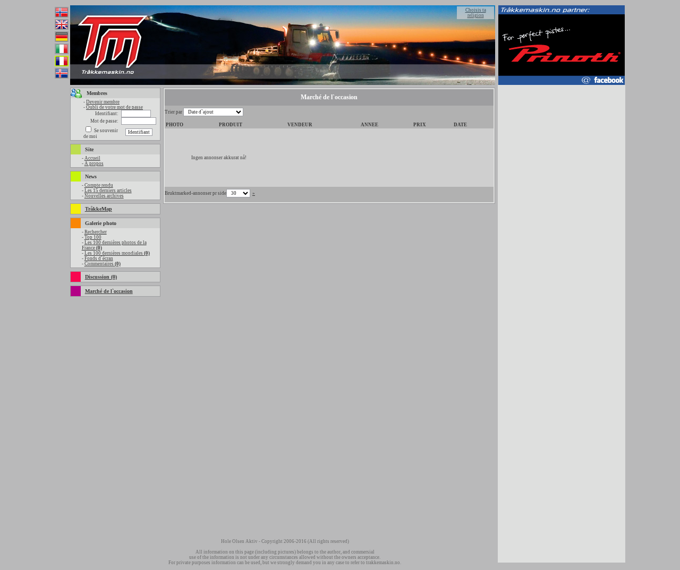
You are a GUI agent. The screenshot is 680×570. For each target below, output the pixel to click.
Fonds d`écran (98, 258)
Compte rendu (98, 185)
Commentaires (102, 263)
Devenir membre (103, 102)
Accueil (92, 158)
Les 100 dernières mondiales (117, 253)
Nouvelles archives (104, 195)
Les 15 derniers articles (108, 190)
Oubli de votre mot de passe (114, 107)
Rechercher (95, 232)
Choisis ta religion (475, 12)
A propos (94, 163)
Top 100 (92, 237)
